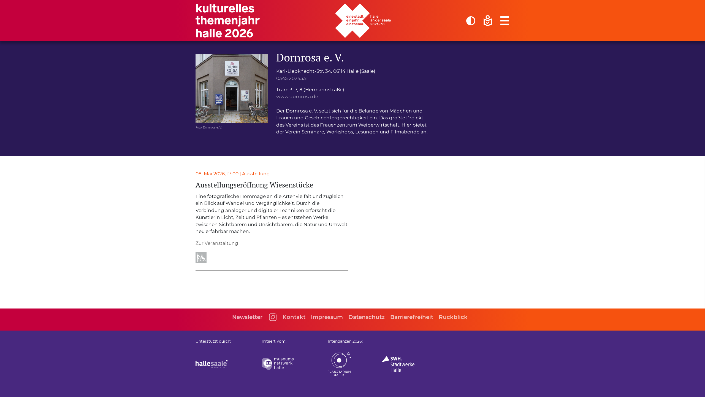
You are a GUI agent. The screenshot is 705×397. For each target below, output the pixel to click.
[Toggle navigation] (504, 20)
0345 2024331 (292, 78)
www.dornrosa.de (297, 96)
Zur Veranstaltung (217, 243)
